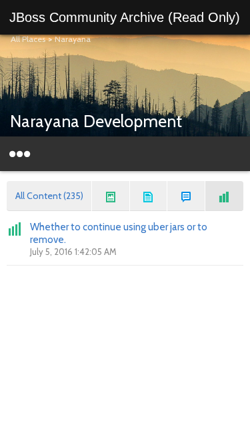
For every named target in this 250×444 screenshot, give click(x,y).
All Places (28, 39)
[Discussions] (186, 196)
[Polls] (224, 196)
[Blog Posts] (111, 196)
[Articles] (149, 196)
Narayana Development (96, 121)
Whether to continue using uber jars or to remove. (118, 233)
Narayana (73, 39)
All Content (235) (49, 196)
